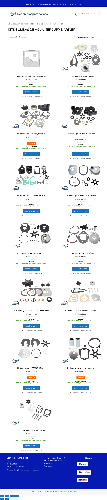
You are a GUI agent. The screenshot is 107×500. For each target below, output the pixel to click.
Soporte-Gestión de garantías (55, 458)
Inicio (10, 24)
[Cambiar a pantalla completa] (7, 496)
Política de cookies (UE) (53, 461)
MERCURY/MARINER (20, 24)
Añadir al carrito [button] (31, 92)
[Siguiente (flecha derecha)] (7, 499)
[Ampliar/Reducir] (2, 496)
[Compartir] (12, 496)
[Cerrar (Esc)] (16, 496)
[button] (31, 96)
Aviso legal (48, 463)
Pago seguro (48, 466)
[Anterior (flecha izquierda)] (2, 499)
